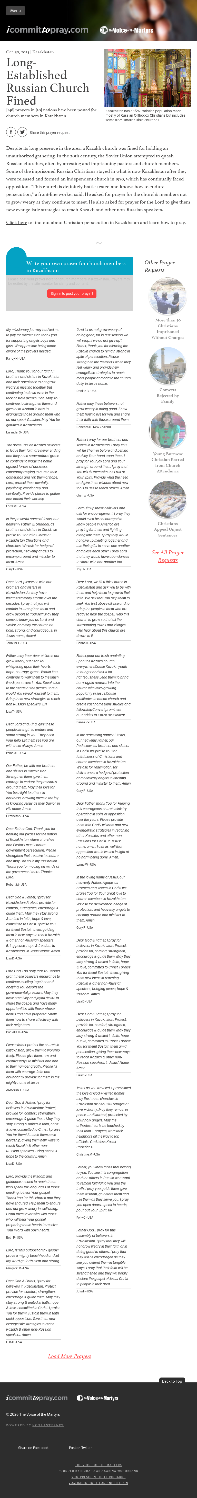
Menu (15, 10)
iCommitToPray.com (49, 31)
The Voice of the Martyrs (98, 1465)
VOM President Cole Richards (99, 1477)
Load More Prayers (69, 1356)
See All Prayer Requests (168, 556)
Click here (16, 221)
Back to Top (172, 1381)
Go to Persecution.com (126, 30)
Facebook (11, 132)
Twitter (22, 132)
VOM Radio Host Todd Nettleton (98, 1483)
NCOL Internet (48, 1425)
